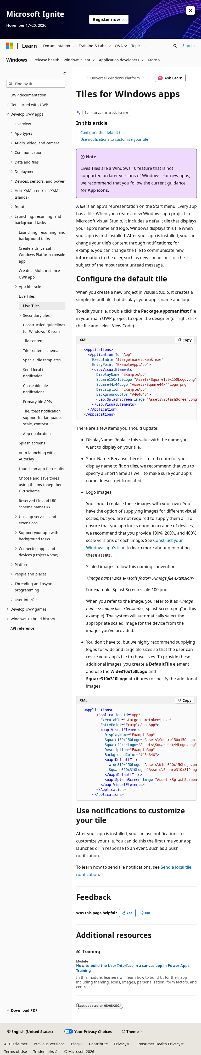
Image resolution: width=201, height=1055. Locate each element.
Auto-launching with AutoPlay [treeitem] (37, 456)
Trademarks (43, 1051)
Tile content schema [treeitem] (40, 350)
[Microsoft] (9, 45)
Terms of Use (15, 1051)
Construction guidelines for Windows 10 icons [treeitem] (44, 328)
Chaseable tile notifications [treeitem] (35, 389)
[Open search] (175, 46)
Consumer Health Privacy (158, 1043)
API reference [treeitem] (22, 628)
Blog (75, 1043)
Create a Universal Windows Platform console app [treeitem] (42, 255)
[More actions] (192, 78)
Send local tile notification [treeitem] (35, 373)
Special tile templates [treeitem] (42, 359)
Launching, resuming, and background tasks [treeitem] (42, 235)
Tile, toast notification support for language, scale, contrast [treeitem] (42, 417)
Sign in (188, 45)
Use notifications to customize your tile (114, 139)
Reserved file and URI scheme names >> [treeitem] (38, 504)
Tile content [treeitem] (33, 340)
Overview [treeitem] (23, 123)
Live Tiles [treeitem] (31, 305)
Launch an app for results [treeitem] (41, 468)
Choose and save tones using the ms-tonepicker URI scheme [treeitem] (40, 484)
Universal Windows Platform (115, 77)
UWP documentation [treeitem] (28, 95)
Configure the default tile (102, 132)
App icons (98, 190)
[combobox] (35, 84)
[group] (136, 382)
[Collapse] (65, 73)
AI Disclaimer (15, 1043)
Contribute (98, 1043)
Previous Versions (49, 1043)
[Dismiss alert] (190, 10)
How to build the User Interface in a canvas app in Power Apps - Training (134, 968)
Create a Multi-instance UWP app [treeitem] (39, 274)
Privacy (120, 1043)
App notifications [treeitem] (38, 433)
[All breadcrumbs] (80, 78)
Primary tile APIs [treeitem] (37, 401)
